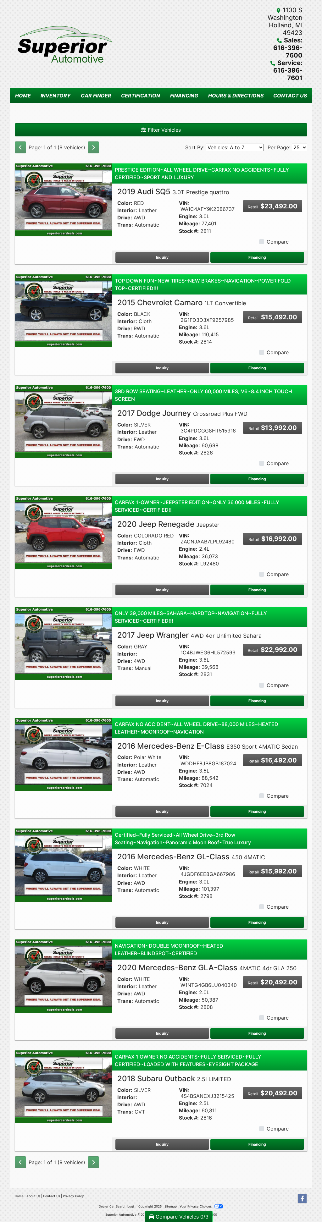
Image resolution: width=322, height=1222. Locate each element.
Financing (257, 257)
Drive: (124, 218)
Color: (124, 203)
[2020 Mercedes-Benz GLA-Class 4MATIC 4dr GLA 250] (63, 975)
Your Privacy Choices (196, 1206)
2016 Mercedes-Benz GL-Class (191, 856)
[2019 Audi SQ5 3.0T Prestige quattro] (63, 199)
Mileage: (189, 224)
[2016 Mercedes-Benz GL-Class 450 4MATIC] (63, 864)
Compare (278, 242)
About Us (33, 1196)
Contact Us (51, 1196)
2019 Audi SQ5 (173, 191)
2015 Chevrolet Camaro (181, 302)
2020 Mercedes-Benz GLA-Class (207, 967)
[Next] (93, 147)
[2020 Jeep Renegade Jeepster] (63, 532)
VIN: (184, 203)
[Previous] (20, 147)
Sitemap (170, 1206)
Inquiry (162, 257)
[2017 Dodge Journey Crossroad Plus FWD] (63, 421)
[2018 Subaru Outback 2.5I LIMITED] (63, 1086)
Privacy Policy (73, 1196)
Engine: (188, 216)
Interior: (127, 210)
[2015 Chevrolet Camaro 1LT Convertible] (63, 310)
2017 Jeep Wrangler (189, 635)
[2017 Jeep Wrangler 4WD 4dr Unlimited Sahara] (63, 643)
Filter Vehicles (163, 130)
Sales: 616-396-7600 (288, 47)
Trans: (125, 225)
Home (19, 1196)
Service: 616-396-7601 (288, 70)
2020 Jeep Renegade (168, 524)
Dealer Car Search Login (117, 1206)
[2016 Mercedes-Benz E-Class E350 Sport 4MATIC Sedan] (63, 754)
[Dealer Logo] (88, 44)
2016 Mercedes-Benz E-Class (207, 746)
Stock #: (189, 231)
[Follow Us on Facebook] (302, 1198)
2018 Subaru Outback (174, 1078)
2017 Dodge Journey (182, 413)
